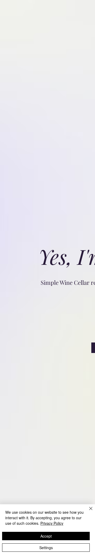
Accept (46, 536)
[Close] (87, 511)
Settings (46, 547)
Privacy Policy (51, 523)
